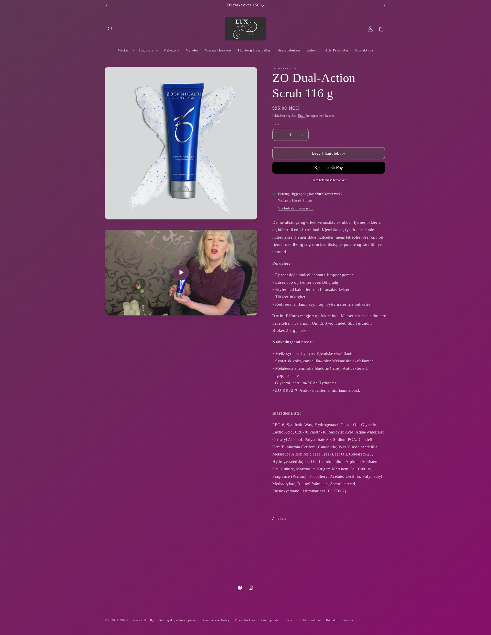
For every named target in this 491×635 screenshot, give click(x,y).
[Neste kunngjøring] (384, 5)
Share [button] (281, 518)
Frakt (302, 116)
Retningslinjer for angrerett (177, 620)
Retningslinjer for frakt (276, 620)
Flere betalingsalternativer (328, 180)
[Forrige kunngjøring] (106, 5)
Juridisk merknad (309, 620)
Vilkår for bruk (245, 620)
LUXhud (122, 620)
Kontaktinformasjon (339, 620)
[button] (110, 29)
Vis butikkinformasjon (296, 208)
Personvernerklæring (215, 620)
